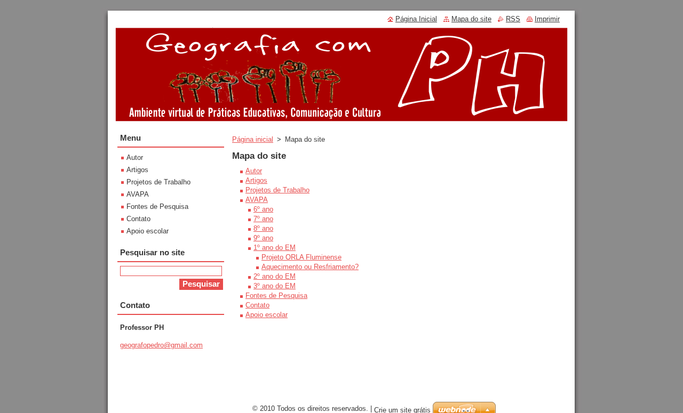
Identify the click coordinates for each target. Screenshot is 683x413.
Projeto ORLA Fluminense (301, 257)
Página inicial (252, 139)
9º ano (263, 238)
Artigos (256, 180)
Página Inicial (416, 19)
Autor (253, 171)
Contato (257, 305)
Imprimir (547, 19)
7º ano (263, 219)
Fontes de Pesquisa (276, 295)
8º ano (263, 228)
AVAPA (256, 200)
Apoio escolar (266, 315)
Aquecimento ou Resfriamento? (310, 267)
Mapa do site (471, 19)
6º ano (263, 209)
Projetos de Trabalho (277, 190)
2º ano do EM (274, 276)
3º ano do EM (274, 286)
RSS (513, 19)
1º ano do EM (274, 248)
